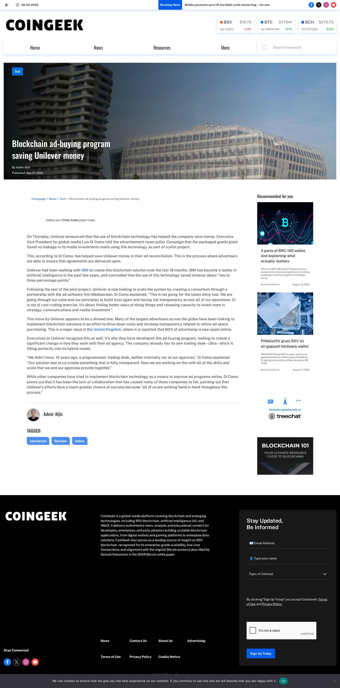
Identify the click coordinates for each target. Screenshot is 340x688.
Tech (17, 71)
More (225, 47)
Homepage (38, 199)
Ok (283, 681)
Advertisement (38, 440)
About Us (165, 641)
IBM (84, 270)
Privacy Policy (140, 657)
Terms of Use (111, 657)
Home (35, 47)
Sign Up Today (260, 653)
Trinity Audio (70, 220)
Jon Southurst (271, 284)
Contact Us (138, 641)
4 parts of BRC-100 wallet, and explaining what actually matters (283, 255)
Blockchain (60, 440)
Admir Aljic (23, 167)
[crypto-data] (235, 25)
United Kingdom (107, 329)
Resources (162, 47)
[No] (334, 681)
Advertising (196, 641)
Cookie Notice (169, 657)
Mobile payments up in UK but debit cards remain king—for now (227, 4)
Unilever (80, 440)
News (98, 47)
